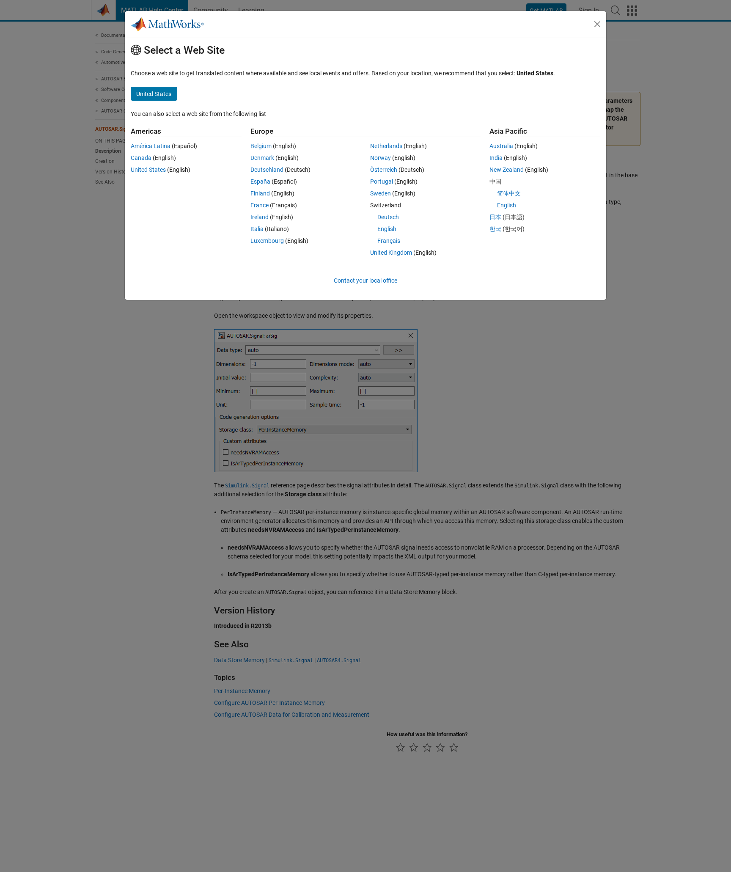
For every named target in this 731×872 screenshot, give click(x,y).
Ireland (259, 217)
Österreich (383, 169)
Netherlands (386, 146)
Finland (260, 193)
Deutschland (266, 169)
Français (388, 240)
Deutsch (388, 217)
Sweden (380, 193)
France (259, 205)
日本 (495, 217)
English (386, 229)
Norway (380, 157)
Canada (141, 157)
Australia (501, 146)
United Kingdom (391, 252)
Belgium (261, 146)
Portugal (381, 181)
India (496, 157)
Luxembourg (267, 240)
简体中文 (509, 193)
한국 (495, 229)
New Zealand (506, 169)
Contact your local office (365, 280)
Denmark (262, 157)
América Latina (150, 146)
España (260, 181)
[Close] (597, 24)
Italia (257, 229)
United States (148, 169)
